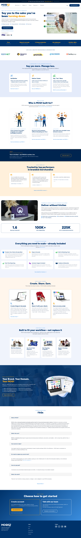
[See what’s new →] (49, 1)
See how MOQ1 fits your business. (45, 106)
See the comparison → (27, 460)
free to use (17, 505)
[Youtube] (65, 526)
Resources (35, 5)
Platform (24, 5)
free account (42, 247)
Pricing (30, 5)
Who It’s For (17, 5)
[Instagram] (59, 526)
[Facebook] (56, 526)
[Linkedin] (62, 526)
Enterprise (42, 5)
